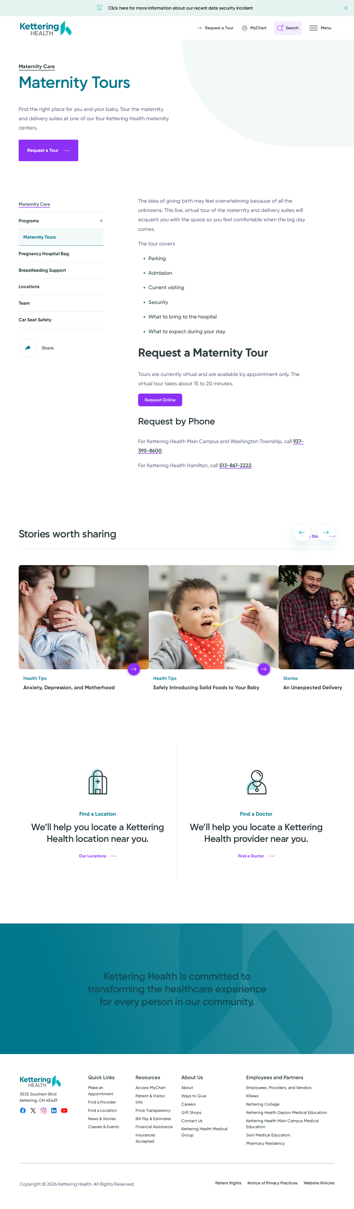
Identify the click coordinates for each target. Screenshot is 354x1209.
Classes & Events (103, 1126)
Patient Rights (228, 1182)
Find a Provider (102, 1102)
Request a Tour (42, 150)
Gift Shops (191, 1112)
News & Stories (102, 1118)
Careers (188, 1104)
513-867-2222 (235, 465)
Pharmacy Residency (265, 1143)
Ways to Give (193, 1095)
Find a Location (102, 1110)
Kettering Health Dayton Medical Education (286, 1112)
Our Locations (92, 856)
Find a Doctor (251, 856)
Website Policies (319, 1182)
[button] (302, 532)
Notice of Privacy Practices (272, 1182)
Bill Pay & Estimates (153, 1118)
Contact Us (191, 1120)
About (187, 1087)
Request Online (160, 399)
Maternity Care (37, 66)
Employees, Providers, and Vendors (278, 1087)
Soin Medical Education (268, 1135)
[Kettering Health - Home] (46, 27)
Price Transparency (153, 1110)
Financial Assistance (154, 1126)
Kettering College (262, 1104)
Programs (29, 221)
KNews (252, 1095)
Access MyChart (151, 1087)
